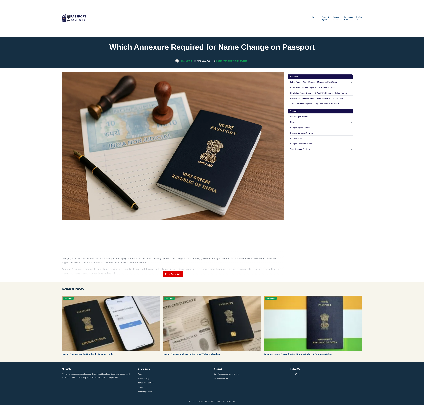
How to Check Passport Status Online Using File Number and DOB (316, 98)
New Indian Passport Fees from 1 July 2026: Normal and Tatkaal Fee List (318, 93)
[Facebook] (291, 374)
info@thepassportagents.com (226, 374)
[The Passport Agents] (99, 18)
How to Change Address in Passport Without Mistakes (191, 354)
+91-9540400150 (221, 378)
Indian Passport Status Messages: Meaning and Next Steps (313, 82)
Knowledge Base (145, 391)
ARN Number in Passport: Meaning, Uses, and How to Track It (314, 104)
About (140, 374)
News (292, 122)
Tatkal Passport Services (300, 149)
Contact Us (142, 387)
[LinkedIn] (299, 374)
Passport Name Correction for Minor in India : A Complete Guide (298, 354)
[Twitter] (296, 374)
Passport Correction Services (231, 60)
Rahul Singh (186, 60)
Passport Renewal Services (301, 144)
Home (314, 17)
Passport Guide (296, 138)
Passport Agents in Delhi (300, 127)
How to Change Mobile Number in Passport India (87, 354)
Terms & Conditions (146, 383)
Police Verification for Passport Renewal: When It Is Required (314, 87)
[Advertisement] (224, 18)
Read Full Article (173, 274)
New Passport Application (300, 117)
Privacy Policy (143, 378)
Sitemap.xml (230, 401)
